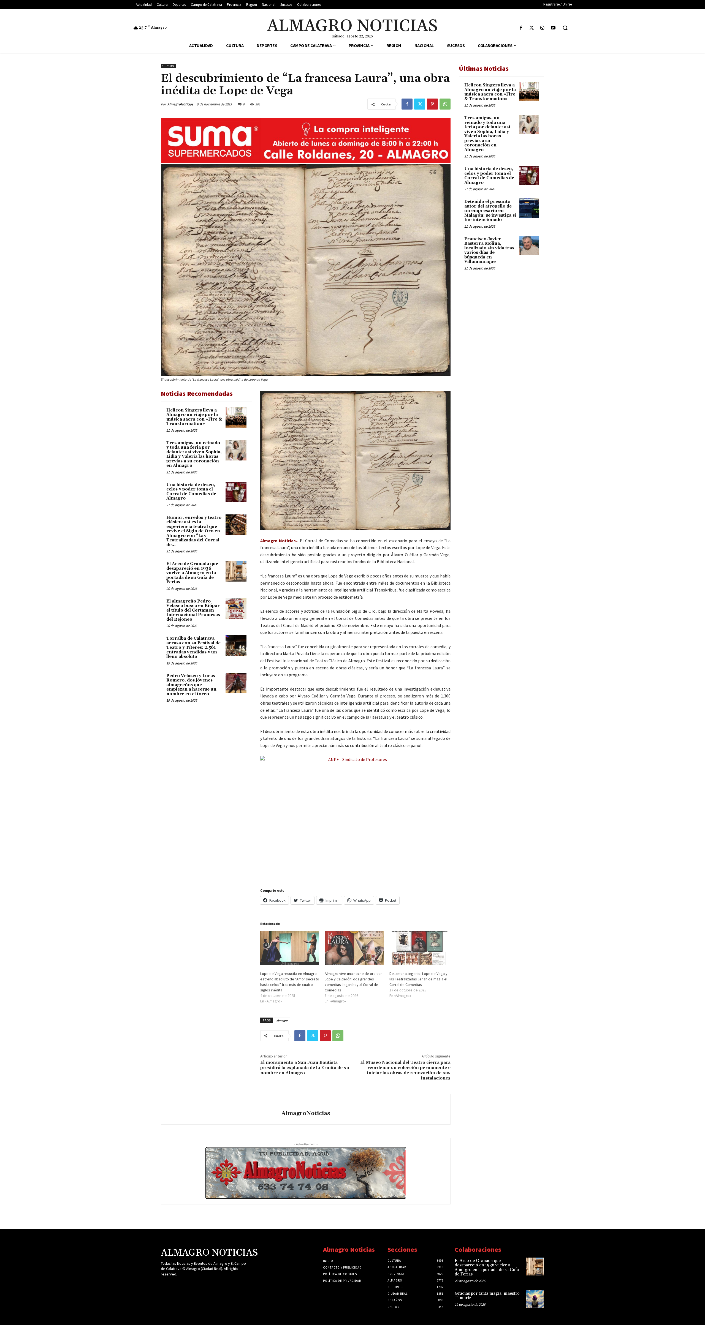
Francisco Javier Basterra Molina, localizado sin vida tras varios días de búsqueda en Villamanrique (489, 250)
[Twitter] (532, 28)
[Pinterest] (432, 104)
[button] (565, 27)
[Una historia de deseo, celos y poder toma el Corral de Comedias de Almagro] (236, 492)
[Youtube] (553, 28)
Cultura (168, 66)
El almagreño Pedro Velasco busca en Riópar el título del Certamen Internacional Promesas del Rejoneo (193, 610)
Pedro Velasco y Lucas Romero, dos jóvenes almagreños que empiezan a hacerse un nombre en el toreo (191, 685)
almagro (282, 1020)
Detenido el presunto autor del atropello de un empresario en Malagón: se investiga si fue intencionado (490, 210)
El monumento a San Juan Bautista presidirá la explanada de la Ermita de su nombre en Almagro (304, 1068)
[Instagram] (542, 28)
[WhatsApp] (445, 104)
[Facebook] (521, 28)
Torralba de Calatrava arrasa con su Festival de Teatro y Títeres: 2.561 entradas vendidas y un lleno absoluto (193, 647)
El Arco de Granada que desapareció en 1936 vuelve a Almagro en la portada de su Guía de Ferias (192, 573)
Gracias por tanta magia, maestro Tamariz (487, 1296)
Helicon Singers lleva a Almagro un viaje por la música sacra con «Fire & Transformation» (194, 417)
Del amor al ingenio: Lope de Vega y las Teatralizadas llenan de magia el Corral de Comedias (418, 979)
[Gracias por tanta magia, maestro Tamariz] (535, 1299)
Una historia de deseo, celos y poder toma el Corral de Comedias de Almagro (191, 491)
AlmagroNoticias (180, 104)
